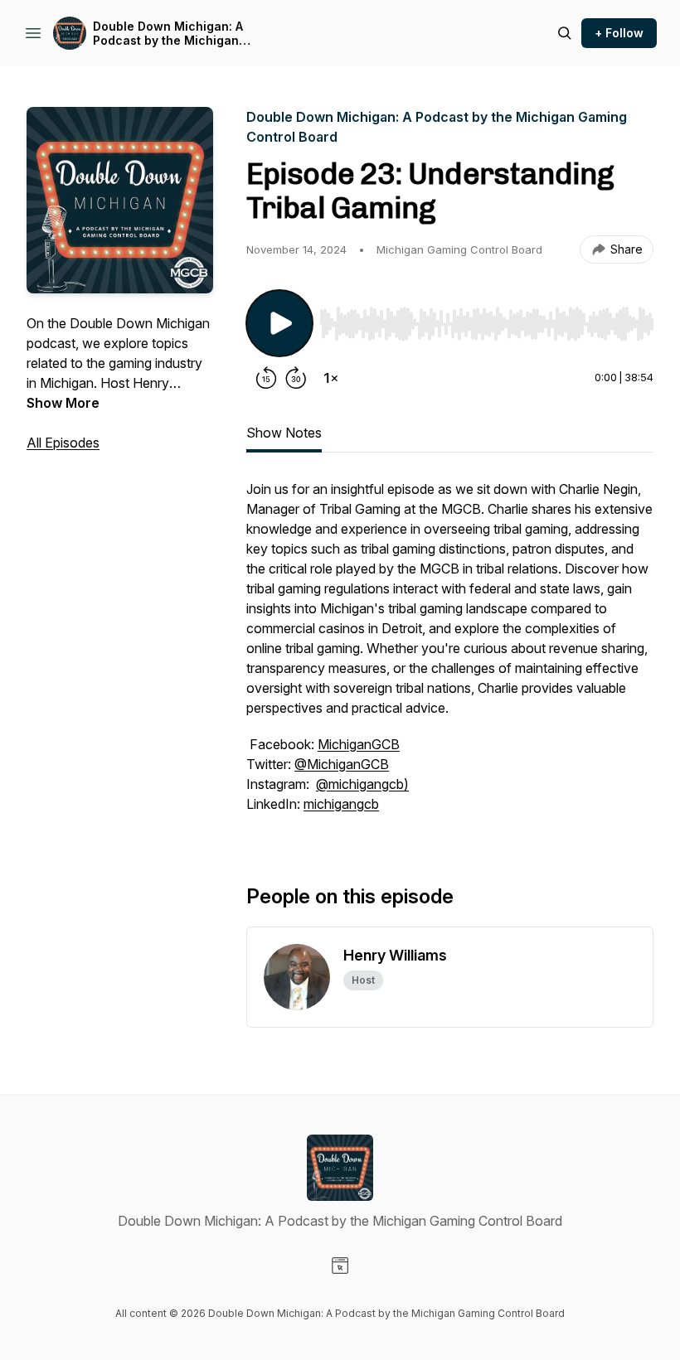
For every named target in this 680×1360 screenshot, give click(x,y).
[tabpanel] (449, 654)
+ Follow (619, 33)
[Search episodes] (564, 33)
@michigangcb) (362, 784)
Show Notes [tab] (284, 432)
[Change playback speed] (330, 378)
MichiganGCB (359, 744)
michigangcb (341, 804)
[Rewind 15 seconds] (266, 378)
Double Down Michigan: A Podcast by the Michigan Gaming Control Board (168, 33)
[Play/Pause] (279, 323)
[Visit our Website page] (340, 1265)
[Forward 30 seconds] (296, 378)
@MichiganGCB (341, 764)
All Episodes (63, 442)
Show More (63, 402)
